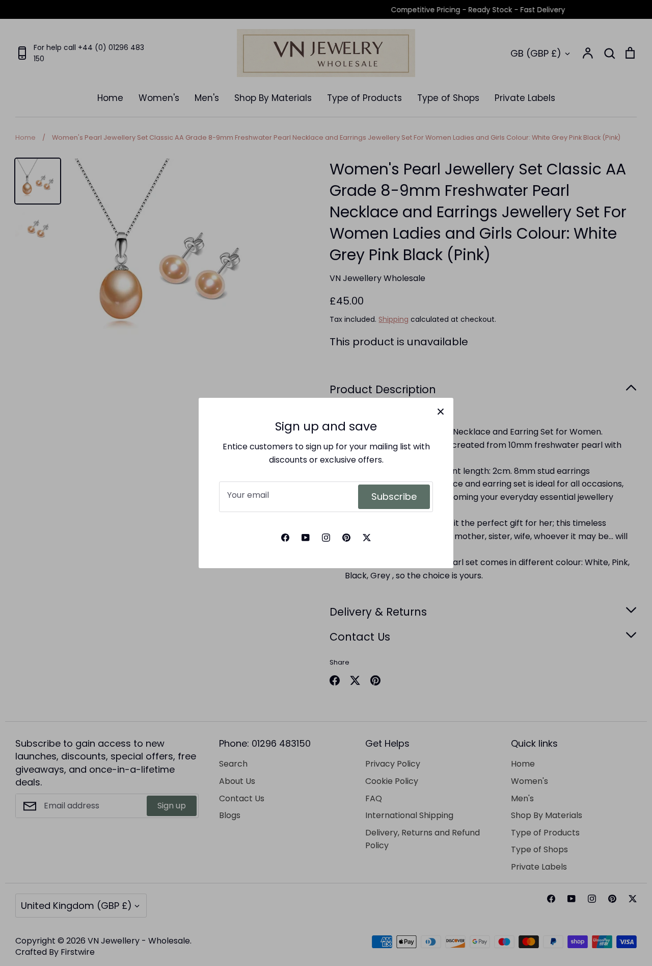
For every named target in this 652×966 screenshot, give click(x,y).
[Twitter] (367, 537)
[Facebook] (285, 537)
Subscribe (394, 496)
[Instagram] (326, 537)
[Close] (440, 410)
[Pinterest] (346, 537)
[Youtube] (305, 537)
